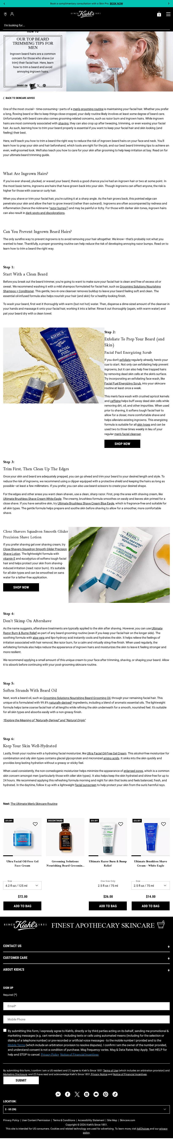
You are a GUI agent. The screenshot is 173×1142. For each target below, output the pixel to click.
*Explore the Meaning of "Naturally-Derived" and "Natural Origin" (44, 720)
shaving (63, 123)
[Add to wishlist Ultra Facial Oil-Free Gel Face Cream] (35, 824)
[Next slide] (168, 3)
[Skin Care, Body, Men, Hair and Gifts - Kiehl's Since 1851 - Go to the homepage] (85, 14)
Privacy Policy (11, 1120)
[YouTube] (96, 1094)
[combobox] (83, 25)
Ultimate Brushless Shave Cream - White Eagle (150, 864)
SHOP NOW (122, 444)
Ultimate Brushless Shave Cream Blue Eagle (86, 503)
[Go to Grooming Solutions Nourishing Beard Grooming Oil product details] (65, 837)
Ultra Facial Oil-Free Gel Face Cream (22, 864)
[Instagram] (86, 1094)
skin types (143, 424)
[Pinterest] (105, 1094)
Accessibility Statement (91, 1120)
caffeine (115, 401)
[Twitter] (77, 1094)
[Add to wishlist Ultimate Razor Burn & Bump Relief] (120, 824)
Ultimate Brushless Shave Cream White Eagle (32, 498)
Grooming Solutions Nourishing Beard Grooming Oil (76, 698)
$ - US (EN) (10, 1109)
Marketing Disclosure (15, 1074)
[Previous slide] (4, 3)
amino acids (111, 758)
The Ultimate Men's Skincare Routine (34, 803)
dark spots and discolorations (45, 213)
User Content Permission (36, 1120)
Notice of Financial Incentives (130, 1074)
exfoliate (125, 359)
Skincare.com (127, 1120)
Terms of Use (110, 1070)
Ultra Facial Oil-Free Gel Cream (106, 753)
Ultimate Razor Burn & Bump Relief (108, 864)
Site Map (112, 1120)
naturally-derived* (60, 702)
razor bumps (58, 208)
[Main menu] (168, 14)
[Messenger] (58, 1094)
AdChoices (143, 1128)
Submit (21, 1080)
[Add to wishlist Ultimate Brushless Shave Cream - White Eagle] (163, 824)
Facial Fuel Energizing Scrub (122, 383)
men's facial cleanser (127, 434)
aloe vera (39, 637)
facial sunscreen (85, 785)
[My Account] (12, 13)
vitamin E (9, 558)
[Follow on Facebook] (67, 1094)
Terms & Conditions (64, 1120)
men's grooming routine (88, 109)
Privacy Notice (98, 1074)
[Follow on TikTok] (115, 1094)
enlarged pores (133, 771)
